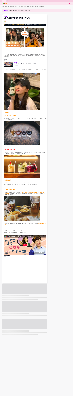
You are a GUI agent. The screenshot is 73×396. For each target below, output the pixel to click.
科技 (25, 6)
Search (65, 3)
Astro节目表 (41, 6)
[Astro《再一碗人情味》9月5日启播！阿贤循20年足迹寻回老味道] (8, 64)
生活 (22, 6)
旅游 (19, 6)
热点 (8, 0)
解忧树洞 (32, 6)
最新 (6, 6)
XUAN (4, 0)
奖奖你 (36, 6)
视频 (28, 6)
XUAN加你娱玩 (11, 6)
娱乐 (16, 6)
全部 (3, 6)
